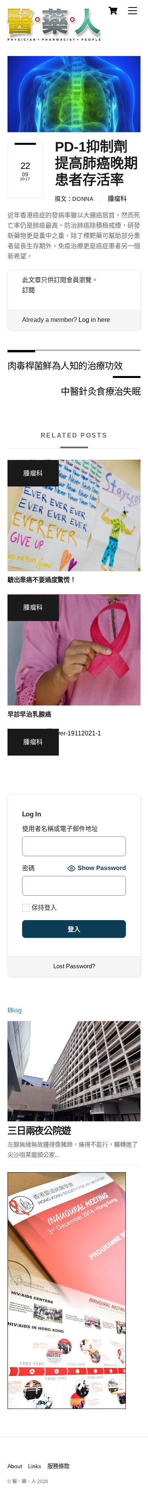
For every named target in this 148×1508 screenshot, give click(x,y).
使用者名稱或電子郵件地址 (60, 828)
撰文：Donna (74, 199)
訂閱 (28, 290)
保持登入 (43, 907)
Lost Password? (74, 966)
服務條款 (58, 1466)
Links (34, 1466)
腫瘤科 (117, 198)
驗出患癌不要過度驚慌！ (41, 579)
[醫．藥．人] (54, 37)
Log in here (94, 319)
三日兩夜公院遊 (39, 1130)
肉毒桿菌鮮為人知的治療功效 (64, 365)
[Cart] (113, 11)
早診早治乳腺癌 (29, 714)
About (14, 1466)
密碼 (28, 868)
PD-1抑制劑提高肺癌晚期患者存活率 (96, 163)
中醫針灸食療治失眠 (101, 391)
